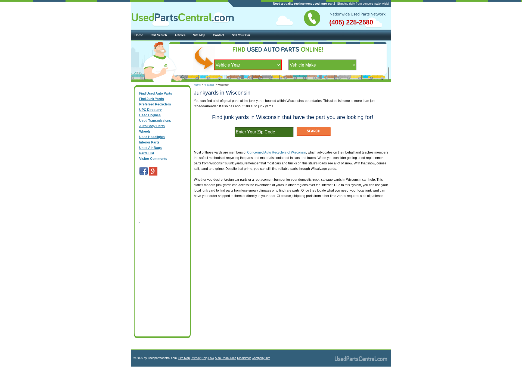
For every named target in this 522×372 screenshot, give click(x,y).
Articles (180, 35)
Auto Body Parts (152, 126)
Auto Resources (225, 358)
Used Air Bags (150, 148)
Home (139, 35)
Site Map (199, 35)
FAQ (211, 358)
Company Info (261, 358)
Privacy (196, 358)
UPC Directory (150, 110)
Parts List (146, 153)
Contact (218, 35)
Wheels (145, 131)
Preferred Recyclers (155, 104)
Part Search (159, 35)
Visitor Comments (153, 159)
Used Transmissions (155, 121)
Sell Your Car (241, 35)
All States (209, 84)
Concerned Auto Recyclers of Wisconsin (276, 152)
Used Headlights (152, 137)
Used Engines (150, 115)
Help (204, 358)
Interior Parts (149, 142)
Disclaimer (244, 358)
